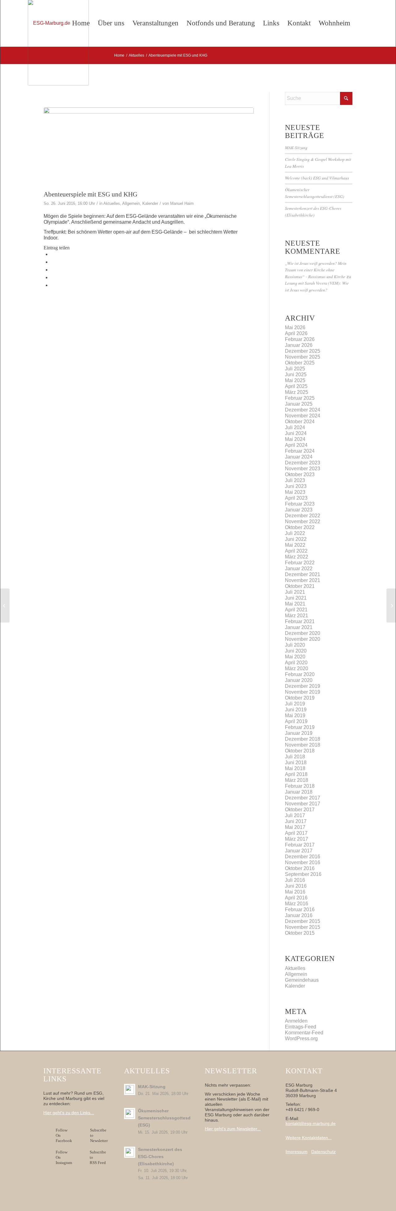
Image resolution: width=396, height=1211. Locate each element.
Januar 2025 (298, 404)
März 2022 (296, 556)
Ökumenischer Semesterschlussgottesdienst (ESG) (169, 1118)
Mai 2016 (295, 891)
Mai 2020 (295, 656)
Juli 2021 (295, 592)
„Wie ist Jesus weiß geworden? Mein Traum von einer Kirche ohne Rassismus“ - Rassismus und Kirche (315, 269)
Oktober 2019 (300, 697)
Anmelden (296, 1021)
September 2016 (303, 874)
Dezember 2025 (302, 351)
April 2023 (296, 498)
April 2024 (296, 445)
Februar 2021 (300, 621)
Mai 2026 (295, 327)
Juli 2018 (295, 756)
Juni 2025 (296, 374)
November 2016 (302, 862)
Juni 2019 (296, 709)
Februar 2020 (300, 674)
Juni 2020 (296, 650)
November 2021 (302, 580)
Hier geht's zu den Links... (68, 1112)
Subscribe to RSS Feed (98, 1157)
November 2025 (302, 357)
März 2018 (296, 780)
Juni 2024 (296, 433)
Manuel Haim (182, 203)
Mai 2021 (295, 603)
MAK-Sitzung (296, 147)
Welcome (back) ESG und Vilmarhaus (317, 178)
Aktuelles (111, 203)
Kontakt (299, 23)
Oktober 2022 (300, 527)
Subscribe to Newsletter (99, 1135)
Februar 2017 (300, 844)
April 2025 (296, 386)
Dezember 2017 (302, 797)
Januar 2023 (298, 509)
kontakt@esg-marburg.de (311, 1123)
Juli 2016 (295, 880)
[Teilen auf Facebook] (52, 254)
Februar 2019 (300, 727)
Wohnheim (334, 23)
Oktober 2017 (300, 809)
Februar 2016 (300, 909)
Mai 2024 (295, 439)
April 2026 (296, 333)
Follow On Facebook (65, 1135)
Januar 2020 (298, 680)
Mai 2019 (295, 715)
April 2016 (296, 897)
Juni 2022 (296, 539)
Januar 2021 (298, 627)
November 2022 (302, 521)
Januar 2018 (298, 792)
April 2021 (296, 609)
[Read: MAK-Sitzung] (129, 1089)
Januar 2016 (298, 915)
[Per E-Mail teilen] (52, 285)
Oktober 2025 (300, 362)
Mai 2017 (295, 827)
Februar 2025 (300, 398)
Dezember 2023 (302, 462)
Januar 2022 (298, 568)
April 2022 (296, 551)
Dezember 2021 (302, 574)
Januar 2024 (298, 456)
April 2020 (296, 662)
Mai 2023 (295, 492)
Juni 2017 (296, 821)
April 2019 (296, 721)
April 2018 (296, 774)
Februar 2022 (300, 562)
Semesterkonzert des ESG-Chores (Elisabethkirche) (160, 1156)
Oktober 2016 (300, 868)
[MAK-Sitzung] (5, 605)
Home (81, 23)
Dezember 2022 (302, 515)
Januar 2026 (298, 345)
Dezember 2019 (302, 686)
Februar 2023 (300, 503)
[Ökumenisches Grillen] (149, 147)
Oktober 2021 (300, 586)
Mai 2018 (295, 768)
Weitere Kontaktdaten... (309, 1137)
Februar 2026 (300, 339)
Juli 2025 (295, 368)
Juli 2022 (295, 533)
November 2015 (302, 927)
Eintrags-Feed (300, 1026)
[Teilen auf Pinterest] (52, 277)
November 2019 (302, 692)
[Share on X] (52, 262)
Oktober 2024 (300, 421)
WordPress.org (301, 1038)
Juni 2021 (296, 598)
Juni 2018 (296, 762)
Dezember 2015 (302, 921)
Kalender (150, 203)
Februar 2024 (300, 451)
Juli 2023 (295, 480)
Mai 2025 (295, 380)
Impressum (297, 1151)
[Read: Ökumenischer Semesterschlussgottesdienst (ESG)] (129, 1113)
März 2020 (296, 668)
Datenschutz (323, 1151)
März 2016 (296, 903)
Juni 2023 (296, 486)
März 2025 (296, 392)
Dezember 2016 (302, 856)
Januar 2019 (298, 733)
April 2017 (296, 833)
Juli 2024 (295, 427)
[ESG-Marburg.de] (58, 42)
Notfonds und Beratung (221, 23)
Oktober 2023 (300, 474)
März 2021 (296, 615)
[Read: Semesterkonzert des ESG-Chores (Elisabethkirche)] (129, 1152)
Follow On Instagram (64, 1157)
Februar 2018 (300, 786)
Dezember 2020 (302, 633)
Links (271, 23)
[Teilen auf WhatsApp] (52, 269)
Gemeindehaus (302, 980)
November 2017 (302, 803)
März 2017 (296, 839)
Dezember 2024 (302, 409)
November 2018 (302, 745)
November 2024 (302, 415)
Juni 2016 (296, 886)
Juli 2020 (295, 645)
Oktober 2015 (300, 933)
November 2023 (302, 468)
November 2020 (302, 639)
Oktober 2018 (300, 750)
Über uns (111, 23)
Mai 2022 (295, 545)
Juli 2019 (295, 703)
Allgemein (131, 203)
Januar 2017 (298, 850)
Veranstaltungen (155, 23)
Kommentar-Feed (304, 1032)
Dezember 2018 (302, 739)
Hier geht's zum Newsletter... (233, 1128)
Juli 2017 (295, 815)
